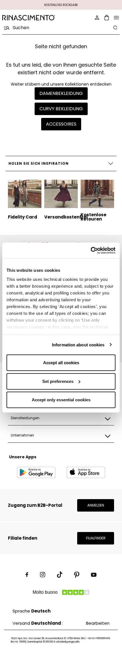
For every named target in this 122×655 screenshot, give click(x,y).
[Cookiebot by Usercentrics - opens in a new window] (90, 250)
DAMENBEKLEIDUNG (61, 93)
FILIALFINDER (96, 538)
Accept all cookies (61, 362)
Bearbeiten (98, 623)
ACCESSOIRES (61, 124)
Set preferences (57, 381)
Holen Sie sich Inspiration (39, 163)
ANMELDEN (95, 505)
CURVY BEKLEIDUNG (61, 108)
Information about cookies (78, 344)
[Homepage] (30, 18)
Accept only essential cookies (61, 399)
